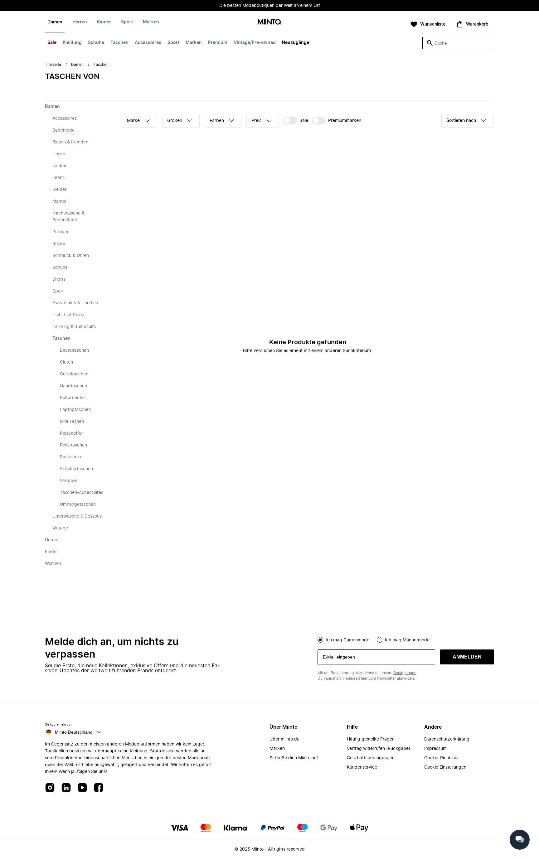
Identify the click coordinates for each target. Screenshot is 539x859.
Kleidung (72, 43)
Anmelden (467, 656)
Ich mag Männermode (407, 640)
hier (364, 678)
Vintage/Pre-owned (255, 43)
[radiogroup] (406, 639)
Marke (133, 120)
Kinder (104, 22)
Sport (173, 43)
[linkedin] (66, 788)
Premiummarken (344, 120)
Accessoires (148, 43)
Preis (256, 120)
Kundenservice (362, 767)
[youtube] (82, 788)
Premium (217, 43)
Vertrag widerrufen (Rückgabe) (378, 748)
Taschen (119, 43)
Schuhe (96, 43)
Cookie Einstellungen (445, 767)
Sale (51, 43)
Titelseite (53, 64)
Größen (174, 120)
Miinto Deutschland (74, 732)
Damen (54, 22)
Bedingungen (404, 673)
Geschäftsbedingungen (371, 758)
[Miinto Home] (269, 22)
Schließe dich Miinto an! (294, 758)
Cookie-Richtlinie (441, 758)
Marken (194, 43)
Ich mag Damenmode (347, 640)
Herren (79, 22)
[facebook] (99, 788)
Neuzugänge (295, 43)
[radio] (320, 640)
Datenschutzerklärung (446, 739)
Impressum (435, 748)
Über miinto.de (284, 739)
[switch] (295, 120)
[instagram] (50, 788)
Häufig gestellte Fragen (371, 739)
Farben (217, 120)
